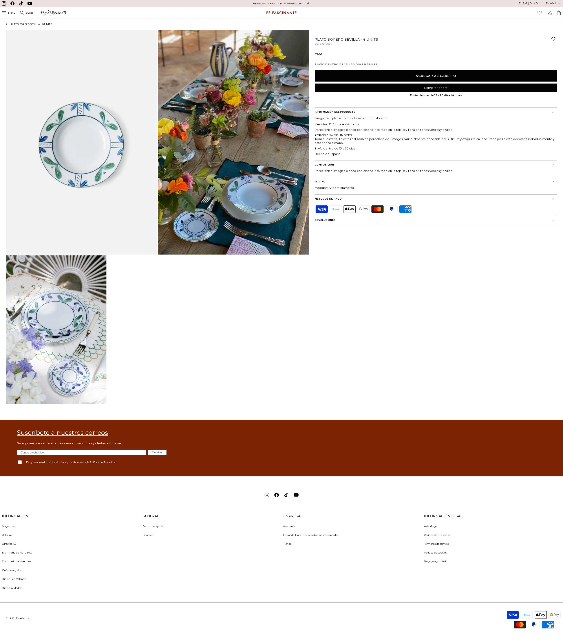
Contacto (148, 535)
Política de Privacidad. (103, 462)
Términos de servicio (436, 543)
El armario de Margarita (17, 552)
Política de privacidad (437, 535)
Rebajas (7, 535)
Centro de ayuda (153, 526)
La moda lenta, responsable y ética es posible (311, 535)
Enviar (157, 452)
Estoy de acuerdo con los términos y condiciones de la (71, 462)
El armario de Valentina (16, 561)
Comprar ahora (436, 87)
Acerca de (289, 526)
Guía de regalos (11, 570)
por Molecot (323, 43)
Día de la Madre (11, 588)
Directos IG (9, 543)
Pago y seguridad (435, 561)
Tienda (287, 543)
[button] (9, 12)
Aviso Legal (431, 526)
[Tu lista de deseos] (539, 13)
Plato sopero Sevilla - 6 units (31, 24)
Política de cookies (435, 552)
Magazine (8, 526)
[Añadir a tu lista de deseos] (551, 41)
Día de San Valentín (14, 579)
